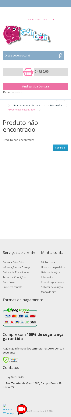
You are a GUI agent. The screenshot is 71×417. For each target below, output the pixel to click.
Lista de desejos (50, 272)
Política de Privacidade (16, 272)
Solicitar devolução (52, 287)
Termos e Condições (14, 277)
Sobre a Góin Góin (13, 262)
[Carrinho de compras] (61, 19)
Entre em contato (12, 287)
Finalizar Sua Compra (35, 86)
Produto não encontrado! (21, 109)
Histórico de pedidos (53, 267)
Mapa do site (48, 292)
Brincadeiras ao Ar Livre (27, 105)
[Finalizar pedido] (66, 19)
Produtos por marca (52, 282)
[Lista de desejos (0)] (57, 19)
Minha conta (48, 262)
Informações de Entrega (16, 267)
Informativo (47, 277)
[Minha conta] (52, 19)
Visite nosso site (37, 19)
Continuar (60, 147)
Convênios (9, 282)
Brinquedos (56, 105)
